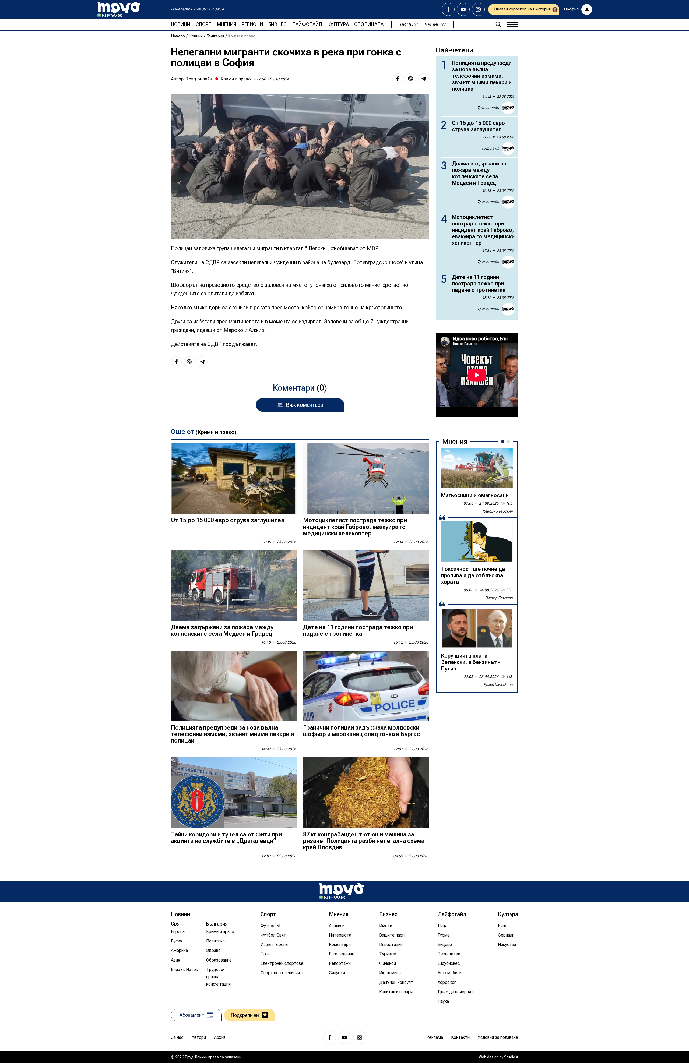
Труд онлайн (199, 79)
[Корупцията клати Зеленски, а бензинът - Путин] (477, 628)
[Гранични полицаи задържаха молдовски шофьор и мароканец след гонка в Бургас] (366, 686)
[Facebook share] (397, 78)
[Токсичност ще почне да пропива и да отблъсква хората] (477, 541)
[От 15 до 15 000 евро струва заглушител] (234, 478)
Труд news (490, 148)
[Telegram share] (423, 78)
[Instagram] (478, 9)
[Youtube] (463, 9)
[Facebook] (448, 9)
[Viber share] (410, 78)
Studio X (511, 1057)
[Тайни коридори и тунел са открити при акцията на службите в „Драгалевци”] (234, 792)
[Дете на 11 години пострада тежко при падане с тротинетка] (366, 585)
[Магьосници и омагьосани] (477, 468)
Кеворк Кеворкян (498, 511)
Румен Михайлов (498, 684)
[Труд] (341, 891)
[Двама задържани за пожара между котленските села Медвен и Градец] (234, 585)
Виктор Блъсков (499, 598)
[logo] (118, 9)
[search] (498, 24)
